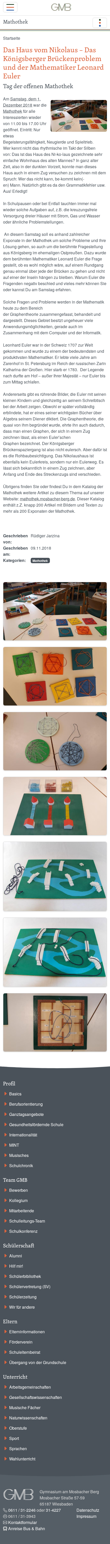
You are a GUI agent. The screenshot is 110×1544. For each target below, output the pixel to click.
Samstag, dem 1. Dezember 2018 (22, 102)
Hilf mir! (16, 1266)
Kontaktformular (22, 1522)
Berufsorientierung (26, 1104)
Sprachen (18, 1448)
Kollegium (18, 1200)
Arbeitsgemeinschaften (30, 1387)
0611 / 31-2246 (22, 1510)
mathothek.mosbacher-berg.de (47, 499)
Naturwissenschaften (28, 1418)
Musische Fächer (24, 1407)
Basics (15, 1094)
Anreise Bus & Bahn (26, 1528)
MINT (14, 1145)
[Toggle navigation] (10, 7)
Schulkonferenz (23, 1231)
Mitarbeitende (21, 1211)
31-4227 (53, 1510)
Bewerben (18, 1190)
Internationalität (23, 1135)
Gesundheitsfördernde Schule (36, 1124)
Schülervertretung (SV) (29, 1286)
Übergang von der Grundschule (37, 1362)
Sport (14, 1438)
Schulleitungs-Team (27, 1221)
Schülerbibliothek (25, 1276)
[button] (55, 611)
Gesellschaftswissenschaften (35, 1397)
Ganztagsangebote (26, 1114)
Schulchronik (21, 1165)
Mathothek (12, 111)
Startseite (11, 38)
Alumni (15, 1256)
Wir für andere (22, 1307)
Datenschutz (87, 1510)
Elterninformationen (27, 1332)
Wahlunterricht (22, 1459)
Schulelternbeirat (24, 1352)
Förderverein (20, 1342)
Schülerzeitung (23, 1297)
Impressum (86, 1516)
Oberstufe (18, 1428)
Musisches (19, 1155)
